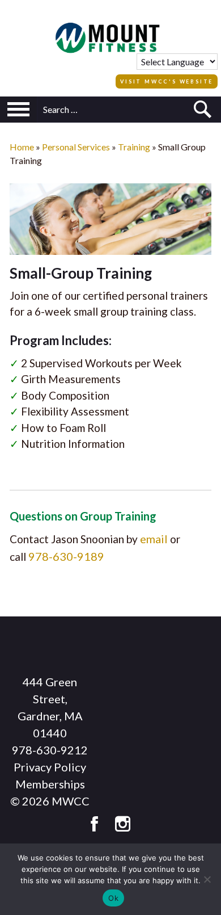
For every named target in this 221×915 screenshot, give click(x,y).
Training (134, 146)
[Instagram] (122, 824)
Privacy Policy (50, 767)
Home (22, 146)
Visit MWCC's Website (166, 81)
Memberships (50, 784)
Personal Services (76, 146)
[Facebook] (94, 824)
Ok (113, 898)
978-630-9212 (50, 750)
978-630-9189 (66, 556)
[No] (206, 879)
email (154, 538)
